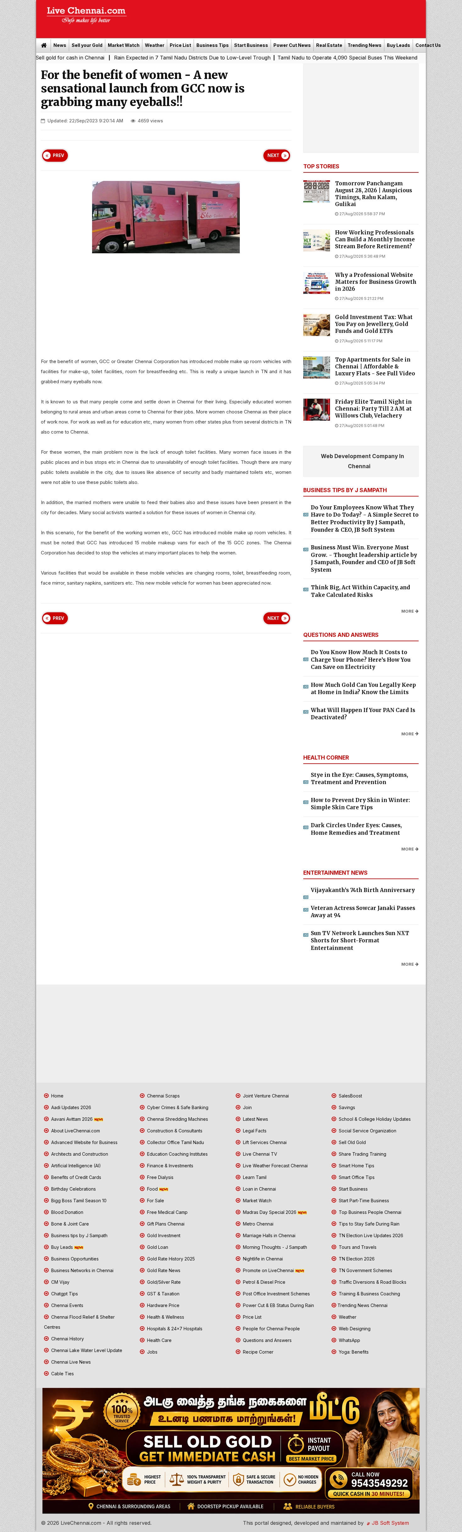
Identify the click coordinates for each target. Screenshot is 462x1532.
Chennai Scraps (163, 1095)
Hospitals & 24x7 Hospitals (174, 1328)
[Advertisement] (279, 17)
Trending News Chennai (363, 1305)
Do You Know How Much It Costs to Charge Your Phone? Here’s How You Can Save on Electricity (360, 660)
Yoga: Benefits (353, 1352)
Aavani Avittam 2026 (72, 1119)
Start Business (251, 45)
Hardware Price (162, 1305)
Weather (154, 45)
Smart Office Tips (356, 1177)
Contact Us (428, 45)
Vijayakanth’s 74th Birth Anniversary (363, 890)
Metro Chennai (257, 1223)
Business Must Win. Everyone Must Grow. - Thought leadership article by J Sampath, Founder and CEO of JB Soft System (364, 558)
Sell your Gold (87, 45)
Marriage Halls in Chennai (268, 1235)
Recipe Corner (257, 1352)
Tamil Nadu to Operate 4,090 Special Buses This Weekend (288, 57)
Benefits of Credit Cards (75, 1177)
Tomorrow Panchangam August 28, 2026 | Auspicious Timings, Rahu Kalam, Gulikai (373, 193)
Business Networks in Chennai (81, 1270)
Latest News (255, 1119)
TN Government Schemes (365, 1270)
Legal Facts (254, 1130)
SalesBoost (350, 1095)
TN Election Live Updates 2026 (370, 1235)
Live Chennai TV (259, 1154)
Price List (180, 45)
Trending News (365, 45)
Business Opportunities (74, 1258)
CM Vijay (59, 1282)
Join (247, 1107)
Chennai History (67, 1338)
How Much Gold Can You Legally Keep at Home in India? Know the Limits (363, 689)
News (59, 45)
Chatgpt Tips (64, 1293)
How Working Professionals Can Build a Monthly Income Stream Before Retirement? (375, 239)
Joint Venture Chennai (265, 1095)
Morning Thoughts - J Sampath (274, 1247)
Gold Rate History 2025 (170, 1258)
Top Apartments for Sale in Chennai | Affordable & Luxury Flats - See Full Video (375, 366)
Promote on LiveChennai (268, 1270)
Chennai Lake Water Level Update (86, 1350)
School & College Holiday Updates (374, 1119)
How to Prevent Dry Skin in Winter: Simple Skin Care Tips (360, 804)
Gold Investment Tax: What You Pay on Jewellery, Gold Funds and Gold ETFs (374, 324)
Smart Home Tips (356, 1165)
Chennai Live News (70, 1362)
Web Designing (354, 1328)
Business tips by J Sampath (78, 1235)
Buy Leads (398, 45)
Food (152, 1189)
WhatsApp (349, 1340)
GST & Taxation (162, 1293)
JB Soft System (389, 1523)
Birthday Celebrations (73, 1189)
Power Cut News (292, 45)
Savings (346, 1107)
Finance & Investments (169, 1165)
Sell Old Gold (352, 1142)
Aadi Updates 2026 (70, 1107)
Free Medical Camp (167, 1212)
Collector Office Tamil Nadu (175, 1142)
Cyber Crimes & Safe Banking (177, 1107)
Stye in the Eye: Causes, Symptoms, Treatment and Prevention (359, 779)
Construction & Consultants (174, 1130)
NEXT (273, 155)
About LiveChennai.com (75, 1130)
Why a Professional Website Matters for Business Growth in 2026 (375, 282)
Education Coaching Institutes (177, 1154)
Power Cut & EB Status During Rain (278, 1305)
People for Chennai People (271, 1328)
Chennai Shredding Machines (177, 1119)
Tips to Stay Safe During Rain (368, 1223)
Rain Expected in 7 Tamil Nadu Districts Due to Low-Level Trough (133, 57)
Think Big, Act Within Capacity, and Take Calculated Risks (360, 591)
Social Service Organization (367, 1130)
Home (56, 1095)
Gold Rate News (163, 1270)
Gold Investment (163, 1235)
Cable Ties (62, 1373)
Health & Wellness (165, 1317)
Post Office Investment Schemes (276, 1293)
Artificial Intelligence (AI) (75, 1165)
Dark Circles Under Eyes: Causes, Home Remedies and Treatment (356, 829)
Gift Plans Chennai (165, 1223)
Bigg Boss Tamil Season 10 (78, 1200)
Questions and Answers (267, 1340)
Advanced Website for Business (84, 1142)
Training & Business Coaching (369, 1293)
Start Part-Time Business (363, 1200)
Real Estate (329, 45)
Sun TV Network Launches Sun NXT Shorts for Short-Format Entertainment (360, 940)
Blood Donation (66, 1212)
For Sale (155, 1200)
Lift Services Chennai (264, 1142)
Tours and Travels (357, 1247)
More (407, 611)
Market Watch (124, 45)
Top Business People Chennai (369, 1212)
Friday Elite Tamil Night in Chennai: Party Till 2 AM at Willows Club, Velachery (373, 409)
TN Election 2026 (356, 1258)
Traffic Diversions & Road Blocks (372, 1282)
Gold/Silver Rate (163, 1282)
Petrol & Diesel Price (263, 1282)
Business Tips (212, 45)
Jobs (151, 1352)
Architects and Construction (79, 1154)
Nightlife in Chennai (262, 1258)
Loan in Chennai (259, 1189)
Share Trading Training (362, 1154)
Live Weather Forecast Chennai (275, 1165)
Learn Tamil (254, 1177)
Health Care (159, 1340)
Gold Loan (157, 1247)
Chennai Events (66, 1305)
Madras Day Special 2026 (270, 1212)
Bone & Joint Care (69, 1223)
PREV (58, 155)
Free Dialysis (159, 1177)
